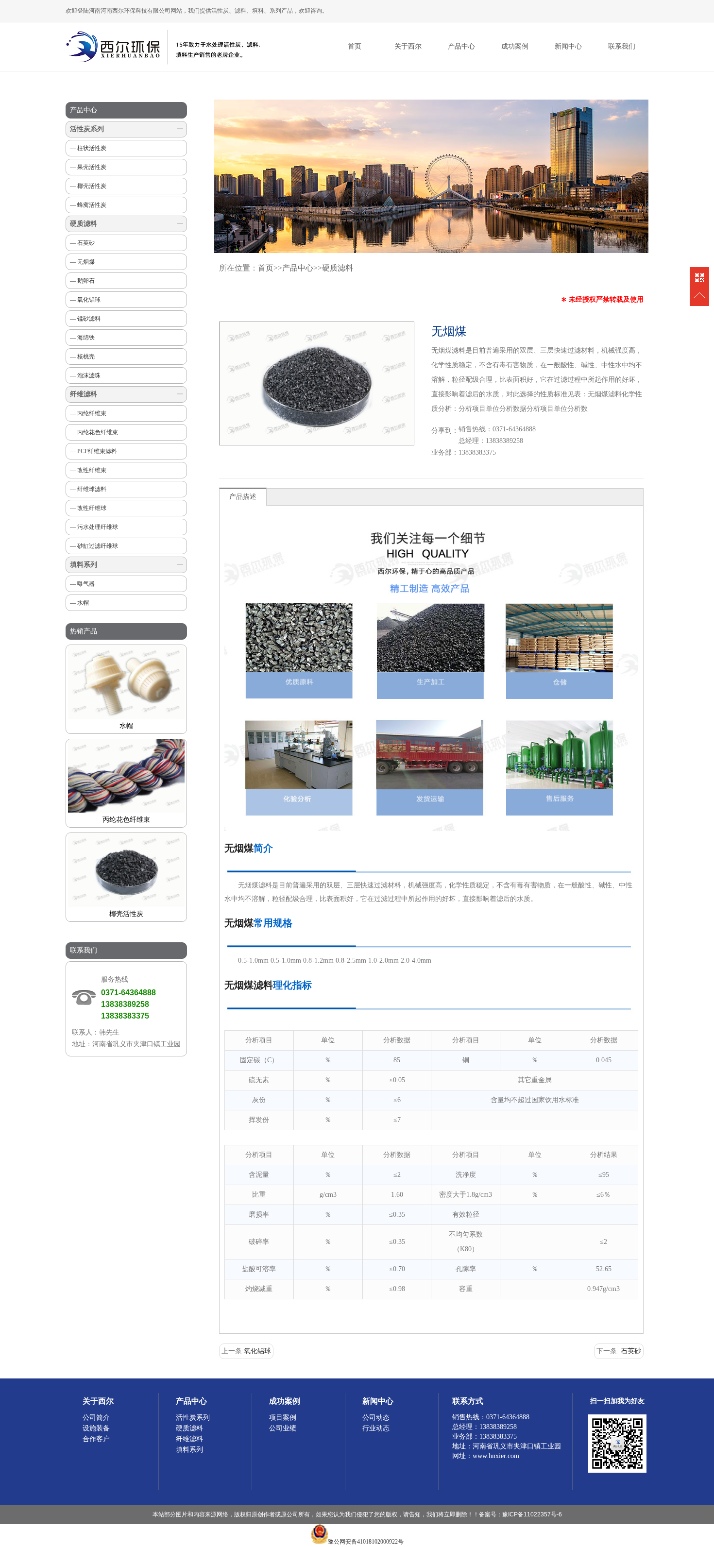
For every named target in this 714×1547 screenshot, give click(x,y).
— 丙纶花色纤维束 (94, 432)
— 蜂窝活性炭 (88, 205)
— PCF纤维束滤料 (93, 451)
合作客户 (96, 1439)
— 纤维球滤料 (88, 489)
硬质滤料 (83, 223)
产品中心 (297, 268)
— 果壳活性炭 (88, 167)
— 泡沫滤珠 (85, 375)
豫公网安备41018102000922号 (366, 1541)
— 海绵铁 (82, 337)
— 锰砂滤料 (85, 318)
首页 (354, 46)
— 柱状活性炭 (88, 148)
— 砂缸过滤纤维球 (94, 546)
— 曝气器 (82, 583)
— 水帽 (79, 602)
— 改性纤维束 (88, 470)
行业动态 (376, 1428)
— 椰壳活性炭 (88, 186)
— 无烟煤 (82, 261)
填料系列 (83, 564)
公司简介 (96, 1417)
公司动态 (376, 1417)
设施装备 (96, 1428)
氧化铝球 (257, 1351)
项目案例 (282, 1417)
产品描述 (242, 496)
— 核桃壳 (82, 356)
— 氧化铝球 (85, 299)
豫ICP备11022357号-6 (532, 1514)
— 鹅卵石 (82, 280)
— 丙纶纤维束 (88, 413)
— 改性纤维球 (88, 508)
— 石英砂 (82, 242)
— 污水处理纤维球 (94, 527)
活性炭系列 (87, 129)
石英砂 (631, 1351)
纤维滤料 (83, 394)
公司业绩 (282, 1428)
